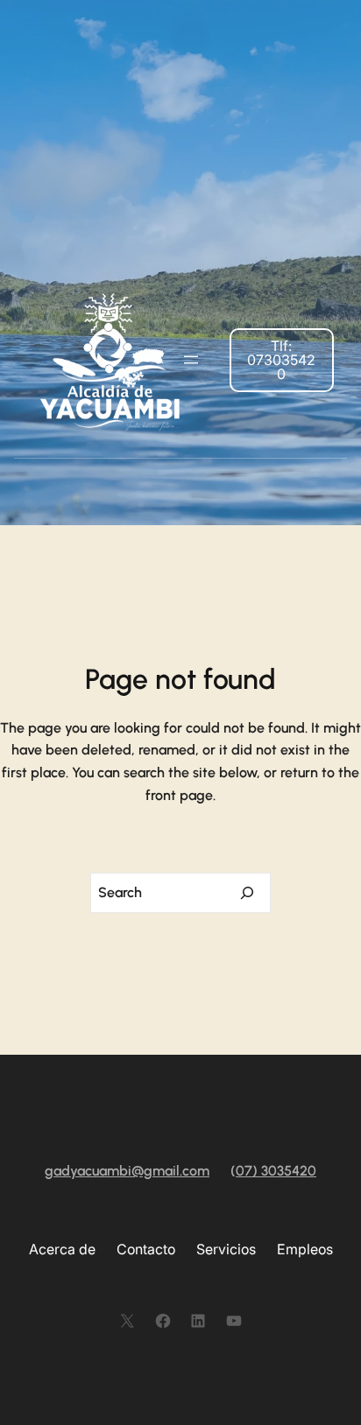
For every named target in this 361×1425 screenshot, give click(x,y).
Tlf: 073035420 (281, 360)
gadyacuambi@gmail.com (127, 1170)
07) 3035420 (276, 1170)
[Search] (247, 893)
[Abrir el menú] (191, 359)
